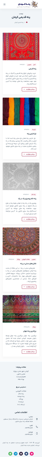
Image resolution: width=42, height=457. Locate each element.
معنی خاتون (21, 374)
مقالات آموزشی (26, 259)
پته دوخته (21, 396)
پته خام (33, 194)
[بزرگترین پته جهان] (21, 309)
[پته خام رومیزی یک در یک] (21, 176)
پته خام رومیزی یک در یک (27, 199)
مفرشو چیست (21, 377)
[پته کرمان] (27, 22)
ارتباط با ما (21, 405)
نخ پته (33, 129)
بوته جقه (21, 379)
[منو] (4, 4)
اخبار (34, 64)
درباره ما (21, 402)
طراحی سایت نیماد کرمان (27, 445)
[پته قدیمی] (21, 46)
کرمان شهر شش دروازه (21, 371)
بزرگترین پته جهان (29, 331)
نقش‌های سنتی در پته (28, 264)
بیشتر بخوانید (30, 89)
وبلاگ (18, 259)
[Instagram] (32, 454)
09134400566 (29, 428)
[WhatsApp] (10, 454)
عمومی (29, 64)
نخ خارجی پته (31, 134)
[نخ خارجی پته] (21, 111)
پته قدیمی (32, 69)
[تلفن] (26, 454)
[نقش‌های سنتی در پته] (21, 241)
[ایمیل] (21, 454)
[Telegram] (16, 454)
